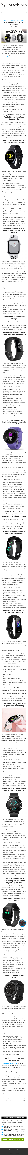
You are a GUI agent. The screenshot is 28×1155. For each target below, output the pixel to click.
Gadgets (22, 20)
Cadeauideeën (12, 20)
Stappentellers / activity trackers (9, 1063)
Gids (18, 20)
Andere (5, 20)
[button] (26, 13)
